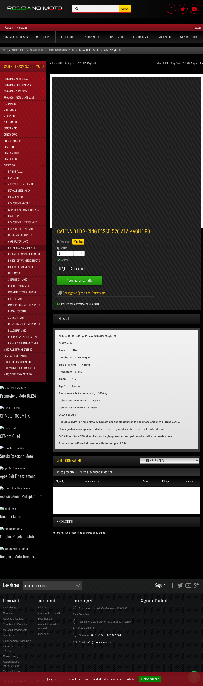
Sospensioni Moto (17, 279)
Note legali (9, 635)
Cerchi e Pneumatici (18, 286)
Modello (60, 481)
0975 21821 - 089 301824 (106, 635)
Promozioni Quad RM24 (15, 91)
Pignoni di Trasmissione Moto (24, 260)
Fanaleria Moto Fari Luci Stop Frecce (27, 210)
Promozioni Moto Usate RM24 (19, 97)
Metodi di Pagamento (15, 629)
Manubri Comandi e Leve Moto (24, 305)
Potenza (189, 481)
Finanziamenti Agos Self (17, 640)
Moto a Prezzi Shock (19, 190)
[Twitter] (183, 9)
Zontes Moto (92, 37)
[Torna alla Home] (4, 50)
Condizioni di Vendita (15, 624)
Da (116, 481)
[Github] (194, 9)
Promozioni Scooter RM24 (17, 85)
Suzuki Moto (68, 37)
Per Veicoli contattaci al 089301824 (81, 303)
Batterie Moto (15, 299)
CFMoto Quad (140, 37)
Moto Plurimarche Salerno (18, 349)
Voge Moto (165, 37)
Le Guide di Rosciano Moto (17, 362)
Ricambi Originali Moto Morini (24, 343)
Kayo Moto (13, 178)
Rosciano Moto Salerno (16, 356)
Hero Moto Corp (12, 141)
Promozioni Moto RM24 (15, 37)
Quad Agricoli (11, 159)
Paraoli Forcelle (17, 311)
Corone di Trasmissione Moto (24, 254)
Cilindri (166, 481)
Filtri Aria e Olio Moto (20, 235)
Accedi (198, 27)
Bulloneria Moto (17, 330)
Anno (145, 481)
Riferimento (64, 241)
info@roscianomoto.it (99, 642)
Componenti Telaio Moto (21, 229)
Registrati (9, 27)
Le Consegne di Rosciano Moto (19, 368)
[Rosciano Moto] (34, 5)
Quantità (62, 247)
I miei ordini (43, 607)
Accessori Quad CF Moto (21, 184)
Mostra (78, 241)
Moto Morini (43, 37)
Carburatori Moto (18, 241)
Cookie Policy (11, 656)
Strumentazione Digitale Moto (24, 337)
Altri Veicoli (10, 165)
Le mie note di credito (49, 613)
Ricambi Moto (15, 197)
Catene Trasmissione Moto (22, 248)
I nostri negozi (11, 607)
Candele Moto (15, 216)
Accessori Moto (16, 318)
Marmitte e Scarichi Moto (22, 292)
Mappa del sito (11, 671)
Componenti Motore (19, 203)
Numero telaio (92, 481)
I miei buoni (43, 633)
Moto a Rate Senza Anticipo (18, 374)
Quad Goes (9, 147)
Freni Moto (14, 273)
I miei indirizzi (44, 618)
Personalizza (150, 679)
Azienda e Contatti (190, 37)
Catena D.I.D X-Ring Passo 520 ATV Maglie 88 (74, 63)
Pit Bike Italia (15, 171)
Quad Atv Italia (11, 153)
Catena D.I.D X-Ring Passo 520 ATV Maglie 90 (179, 63)
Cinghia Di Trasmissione (21, 267)
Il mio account (46, 600)
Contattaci (22, 27)
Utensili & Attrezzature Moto (24, 324)
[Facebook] (171, 9)
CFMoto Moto (116, 37)
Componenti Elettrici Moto (22, 222)
